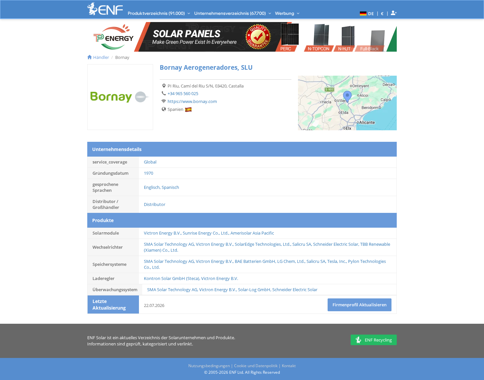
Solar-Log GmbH (254, 289)
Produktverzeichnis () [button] (157, 13)
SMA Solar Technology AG (169, 244)
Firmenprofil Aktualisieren (360, 305)
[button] (366, 13)
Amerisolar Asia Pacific (252, 233)
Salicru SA (301, 244)
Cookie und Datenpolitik (256, 365)
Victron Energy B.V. (162, 233)
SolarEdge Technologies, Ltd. (262, 244)
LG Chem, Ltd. (291, 261)
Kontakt (289, 365)
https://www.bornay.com (192, 101)
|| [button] (382, 13)
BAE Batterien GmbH (255, 261)
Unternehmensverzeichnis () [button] (230, 13)
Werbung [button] (285, 13)
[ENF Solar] (105, 8)
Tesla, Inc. (336, 261)
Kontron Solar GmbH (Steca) (171, 278)
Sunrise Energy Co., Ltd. (206, 233)
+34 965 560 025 (183, 93)
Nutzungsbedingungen (209, 365)
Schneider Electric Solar (335, 244)
